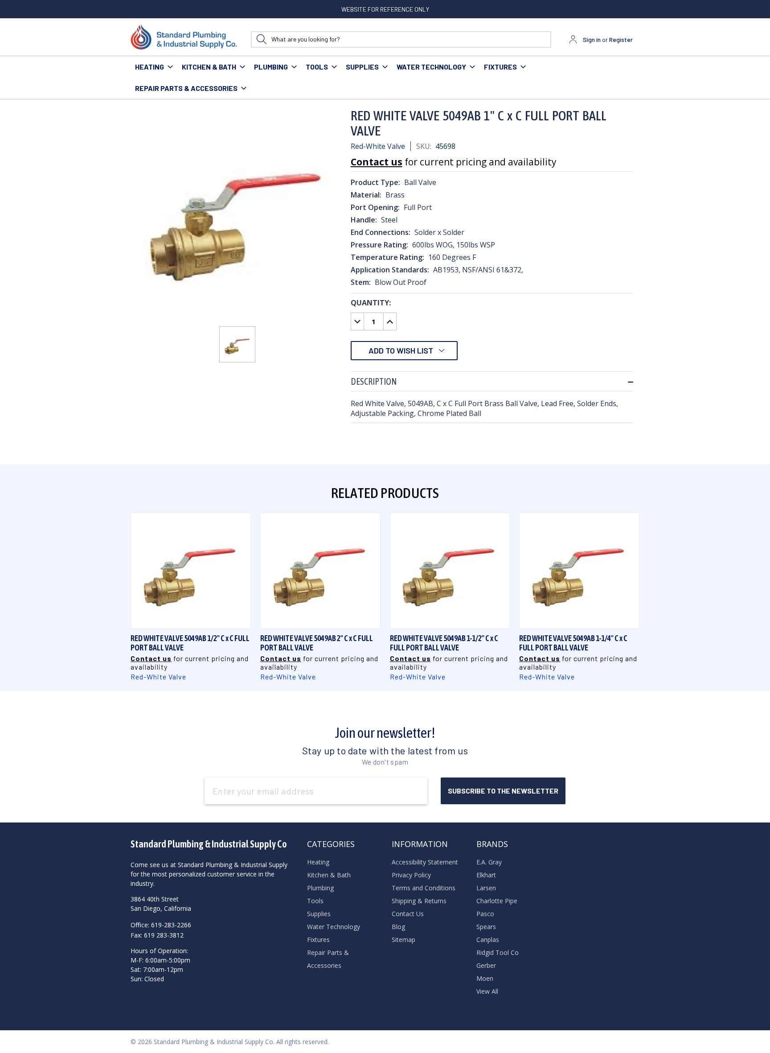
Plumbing (271, 66)
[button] (492, 381)
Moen (484, 978)
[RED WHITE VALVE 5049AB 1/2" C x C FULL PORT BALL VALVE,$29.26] (190, 570)
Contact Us (408, 913)
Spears (486, 926)
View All (487, 991)
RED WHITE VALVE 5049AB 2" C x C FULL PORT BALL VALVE (316, 642)
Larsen (486, 888)
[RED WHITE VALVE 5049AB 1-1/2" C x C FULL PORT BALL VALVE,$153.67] (450, 570)
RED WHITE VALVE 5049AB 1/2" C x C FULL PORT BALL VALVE (190, 642)
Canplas (487, 939)
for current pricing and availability (454, 162)
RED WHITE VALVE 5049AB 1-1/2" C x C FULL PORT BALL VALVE (444, 642)
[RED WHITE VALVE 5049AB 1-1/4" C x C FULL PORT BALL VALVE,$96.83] (579, 570)
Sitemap (403, 939)
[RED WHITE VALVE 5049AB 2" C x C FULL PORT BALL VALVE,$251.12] (320, 570)
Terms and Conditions (423, 888)
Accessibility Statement (425, 862)
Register (621, 39)
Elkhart (486, 875)
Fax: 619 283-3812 (157, 935)
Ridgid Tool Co (497, 952)
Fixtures (500, 66)
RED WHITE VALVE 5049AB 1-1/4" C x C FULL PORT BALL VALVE (573, 642)
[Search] (261, 39)
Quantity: (371, 303)
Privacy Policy (411, 875)
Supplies (362, 66)
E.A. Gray (489, 862)
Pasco (485, 913)
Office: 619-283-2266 (161, 925)
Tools (317, 66)
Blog (398, 926)
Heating (149, 66)
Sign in (592, 39)
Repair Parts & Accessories (186, 88)
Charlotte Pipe (496, 901)
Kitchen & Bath (209, 66)
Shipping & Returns (419, 901)
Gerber (486, 965)
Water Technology (431, 66)
